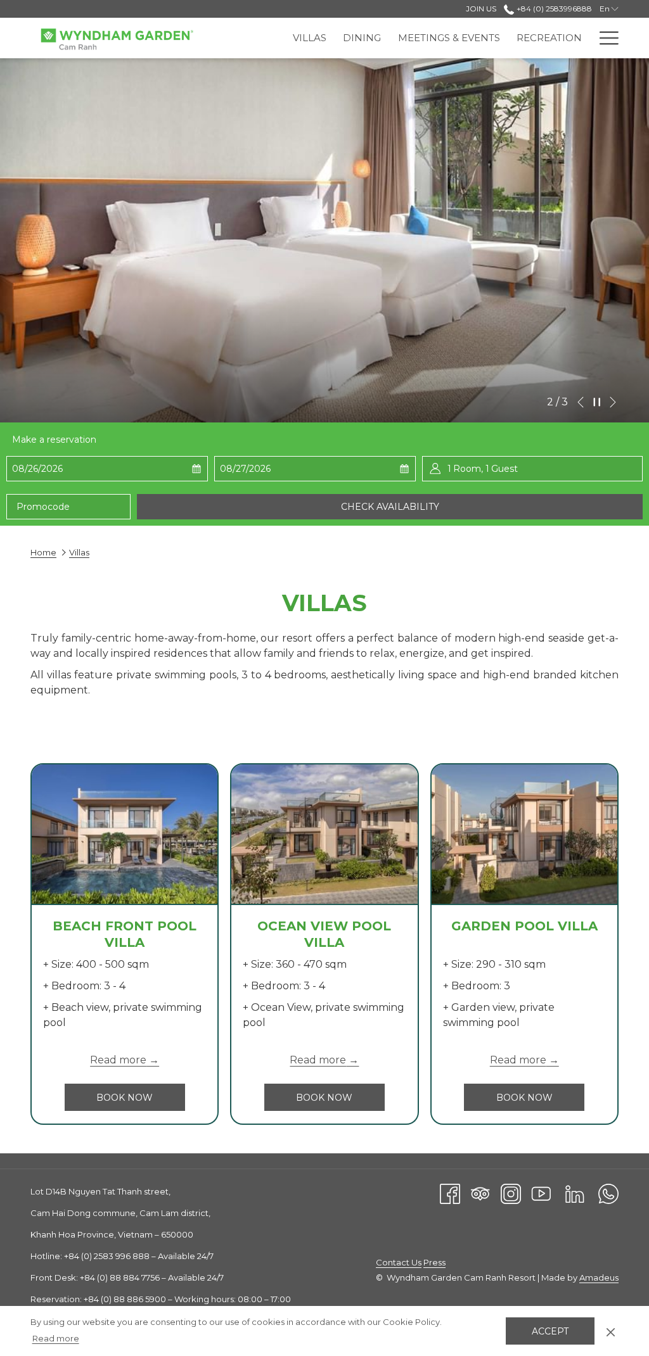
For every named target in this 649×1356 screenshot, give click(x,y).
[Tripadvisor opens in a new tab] (480, 1193)
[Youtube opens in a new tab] (541, 1193)
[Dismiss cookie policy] (611, 1330)
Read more (55, 1338)
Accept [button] (550, 1331)
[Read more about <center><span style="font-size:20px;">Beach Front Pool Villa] (124, 834)
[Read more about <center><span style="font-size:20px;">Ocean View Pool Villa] (324, 834)
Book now (140, 1097)
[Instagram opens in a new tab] (511, 1193)
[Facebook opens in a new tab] (450, 1193)
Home (43, 552)
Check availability (390, 506)
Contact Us (398, 1262)
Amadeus (599, 1277)
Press (434, 1262)
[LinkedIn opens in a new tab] (575, 1193)
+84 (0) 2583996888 (553, 8)
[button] (75, 468)
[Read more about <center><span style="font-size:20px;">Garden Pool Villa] (524, 834)
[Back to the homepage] (116, 39)
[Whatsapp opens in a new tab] (608, 1193)
